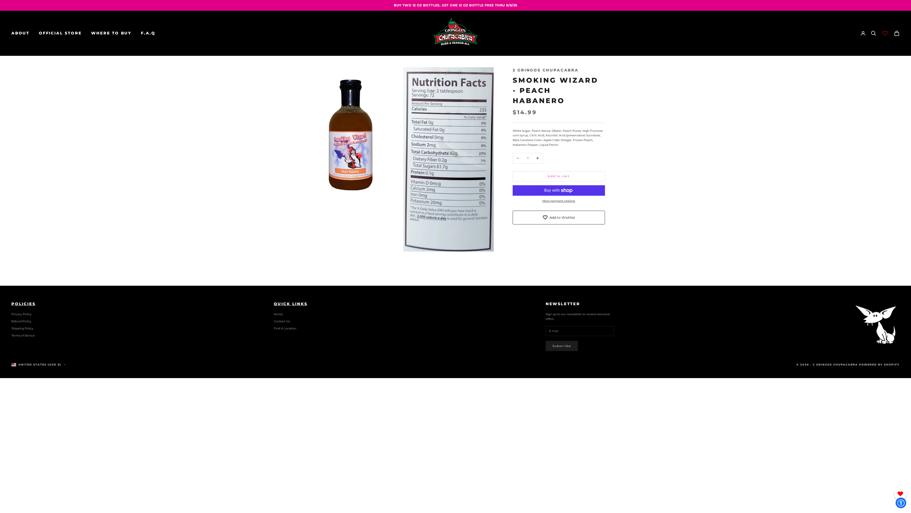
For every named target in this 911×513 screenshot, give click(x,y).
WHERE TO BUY (111, 33)
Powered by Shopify (879, 364)
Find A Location (285, 328)
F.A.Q (148, 33)
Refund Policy (21, 321)
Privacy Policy (21, 314)
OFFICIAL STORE (60, 33)
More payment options (558, 201)
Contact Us (282, 321)
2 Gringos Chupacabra (546, 70)
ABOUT (20, 33)
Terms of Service (23, 335)
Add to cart (559, 176)
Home (278, 314)
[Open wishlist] (885, 33)
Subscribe (562, 346)
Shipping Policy (22, 328)
